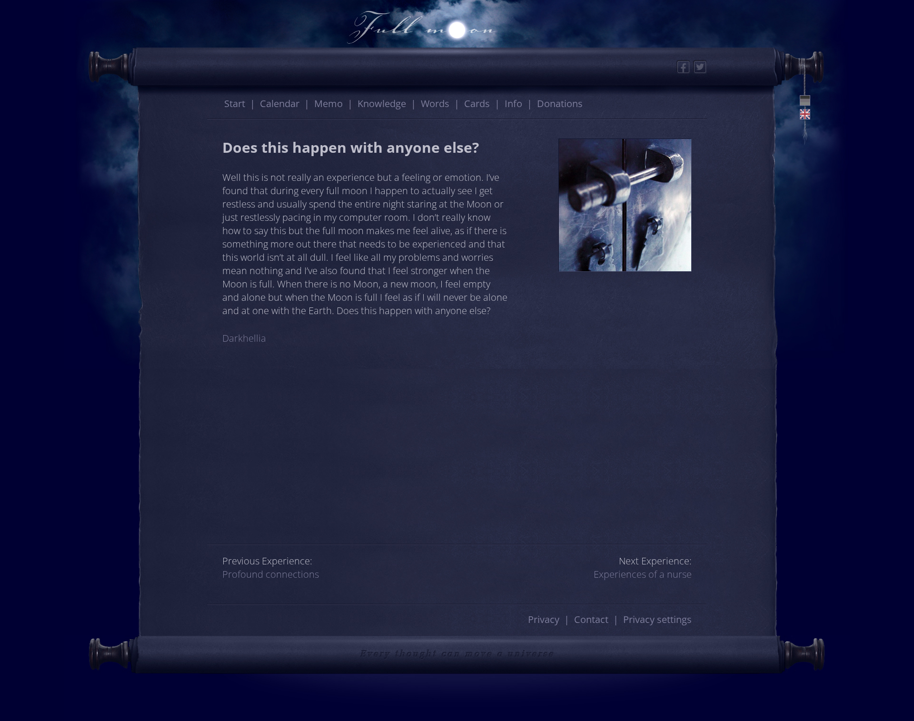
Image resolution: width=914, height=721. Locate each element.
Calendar (279, 103)
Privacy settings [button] (657, 619)
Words (435, 103)
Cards (477, 103)
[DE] (805, 100)
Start (234, 103)
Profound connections (270, 574)
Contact (591, 619)
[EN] (805, 114)
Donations (560, 103)
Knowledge (382, 103)
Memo (328, 103)
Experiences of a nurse (643, 574)
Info (513, 103)
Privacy (543, 619)
